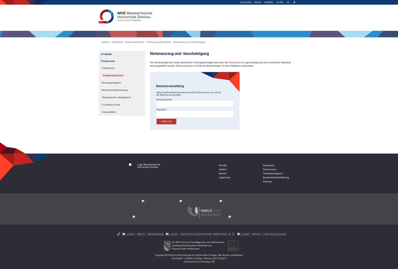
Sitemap (267, 181)
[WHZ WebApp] (143, 234)
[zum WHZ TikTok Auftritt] (118, 234)
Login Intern (225, 177)
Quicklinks (246, 2)
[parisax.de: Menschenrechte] (238, 201)
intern (279, 2)
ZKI (213, 261)
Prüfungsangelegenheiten (159, 42)
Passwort (161, 109)
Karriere (268, 2)
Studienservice (236, 62)
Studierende (117, 42)
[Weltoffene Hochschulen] (196, 201)
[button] (294, 2)
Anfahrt (223, 169)
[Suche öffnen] (298, 2)
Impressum (269, 165)
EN (288, 2)
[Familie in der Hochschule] (205, 217)
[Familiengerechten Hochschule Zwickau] (157, 217)
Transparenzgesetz (273, 173)
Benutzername (164, 99)
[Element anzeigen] (143, 53)
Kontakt (223, 165)
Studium (105, 42)
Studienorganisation (134, 42)
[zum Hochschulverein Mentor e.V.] (200, 234)
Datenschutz (269, 169)
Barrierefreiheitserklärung (276, 177)
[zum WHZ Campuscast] (261, 234)
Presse (257, 2)
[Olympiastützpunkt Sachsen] (247, 217)
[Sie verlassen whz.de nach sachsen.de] (167, 250)
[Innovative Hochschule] (157, 201)
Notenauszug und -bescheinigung (189, 42)
